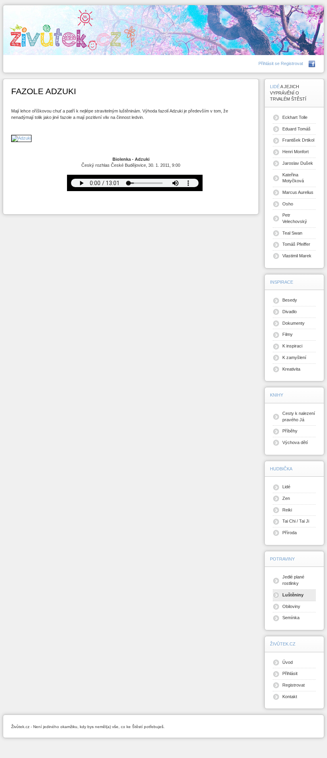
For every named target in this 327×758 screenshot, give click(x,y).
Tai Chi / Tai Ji (295, 521)
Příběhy (289, 430)
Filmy (287, 334)
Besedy (289, 300)
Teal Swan (292, 233)
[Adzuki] (21, 138)
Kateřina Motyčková (293, 178)
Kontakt (289, 696)
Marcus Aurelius (297, 192)
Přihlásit (289, 673)
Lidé (286, 486)
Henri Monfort (295, 151)
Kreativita (291, 369)
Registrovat (292, 63)
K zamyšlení (294, 357)
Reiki (287, 509)
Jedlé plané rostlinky (293, 580)
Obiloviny (291, 606)
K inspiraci (292, 345)
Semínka (290, 617)
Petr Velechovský (294, 218)
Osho (287, 203)
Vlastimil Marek (296, 255)
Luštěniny (292, 594)
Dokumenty (293, 323)
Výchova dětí (295, 442)
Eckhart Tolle (294, 117)
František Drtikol (298, 140)
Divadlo (289, 311)
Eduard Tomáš (296, 128)
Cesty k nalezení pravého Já (298, 416)
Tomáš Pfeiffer (296, 244)
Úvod (287, 662)
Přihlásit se (269, 63)
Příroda (289, 532)
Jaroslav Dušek (297, 163)
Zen (286, 498)
